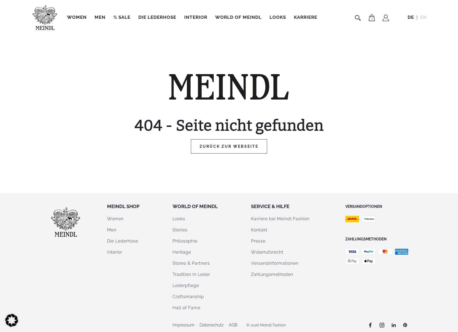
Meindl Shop (123, 206)
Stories (180, 229)
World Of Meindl (238, 17)
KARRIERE (305, 17)
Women (77, 17)
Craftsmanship (188, 296)
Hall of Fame (186, 307)
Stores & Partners (191, 263)
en (423, 17)
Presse (258, 241)
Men (100, 17)
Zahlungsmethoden (272, 274)
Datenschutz (212, 324)
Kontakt (259, 229)
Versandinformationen (274, 263)
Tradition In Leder (191, 274)
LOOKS (278, 17)
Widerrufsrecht (267, 252)
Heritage (182, 252)
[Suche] (358, 18)
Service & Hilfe (270, 206)
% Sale (121, 17)
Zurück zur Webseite (229, 146)
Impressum (184, 324)
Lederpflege (186, 285)
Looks (179, 218)
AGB (233, 324)
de (411, 17)
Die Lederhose (157, 17)
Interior (195, 17)
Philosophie (185, 241)
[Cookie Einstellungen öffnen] (11, 325)
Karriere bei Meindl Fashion (280, 218)
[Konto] (386, 18)
